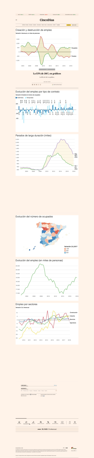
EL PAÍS (58, 24)
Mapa (45, 455)
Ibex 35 (19, 14)
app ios (70, 423)
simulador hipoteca (26, 423)
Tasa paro (31, 390)
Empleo (39, 390)
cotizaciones (62, 423)
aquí (44, 395)
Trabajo (42, 390)
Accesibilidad (42, 455)
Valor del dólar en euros (69, 14)
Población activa (26, 390)
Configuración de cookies (30, 455)
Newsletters (49, 455)
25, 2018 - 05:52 (47, 81)
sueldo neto (33, 423)
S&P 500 (30, 14)
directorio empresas (55, 423)
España (46, 390)
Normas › (55, 385)
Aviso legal (20, 455)
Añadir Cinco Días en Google (58, 84)
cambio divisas (48, 423)
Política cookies (24, 455)
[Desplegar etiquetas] (56, 390)
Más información (23, 395)
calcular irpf (19, 423)
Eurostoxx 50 (55, 14)
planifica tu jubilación (40, 423)
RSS (47, 455)
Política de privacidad (37, 455)
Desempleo (35, 390)
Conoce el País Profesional (47, 429)
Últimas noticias (54, 455)
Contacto (17, 455)
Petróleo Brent (42, 14)
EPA (21, 390)
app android (75, 423)
